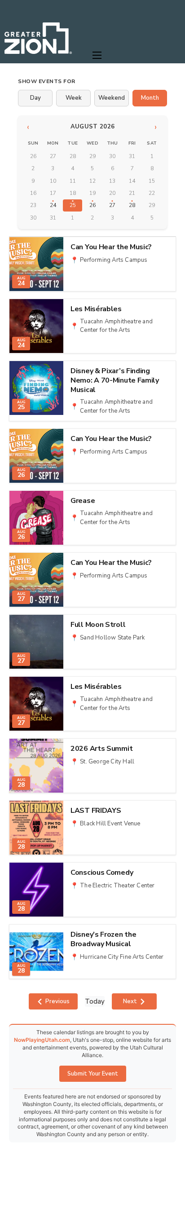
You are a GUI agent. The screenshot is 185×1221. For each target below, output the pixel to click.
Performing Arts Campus (113, 260)
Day (35, 98)
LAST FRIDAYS (95, 810)
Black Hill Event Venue (110, 824)
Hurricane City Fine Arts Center (121, 957)
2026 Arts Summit (101, 749)
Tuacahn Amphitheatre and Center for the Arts (116, 326)
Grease (82, 501)
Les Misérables (96, 309)
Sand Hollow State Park (112, 638)
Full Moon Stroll (97, 625)
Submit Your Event (92, 1074)
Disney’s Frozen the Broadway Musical (103, 939)
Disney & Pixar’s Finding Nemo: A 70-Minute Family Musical (114, 380)
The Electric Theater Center (117, 886)
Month (150, 98)
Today (95, 1001)
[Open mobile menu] (96, 55)
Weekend (111, 98)
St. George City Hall (107, 762)
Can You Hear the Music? (111, 247)
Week (74, 98)
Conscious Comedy (101, 872)
